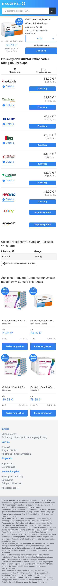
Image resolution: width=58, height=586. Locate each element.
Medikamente (9, 434)
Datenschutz (8, 467)
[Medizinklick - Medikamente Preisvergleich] (22, 3)
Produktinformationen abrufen (20, 263)
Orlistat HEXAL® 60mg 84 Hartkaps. (21, 387)
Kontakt (6, 447)
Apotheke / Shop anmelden (16, 454)
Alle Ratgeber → (10, 488)
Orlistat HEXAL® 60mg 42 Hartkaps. (21, 321)
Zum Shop (41, 51)
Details (9, 86)
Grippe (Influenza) (11, 483)
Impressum (7, 463)
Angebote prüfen (42, 212)
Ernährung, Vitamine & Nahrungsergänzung (24, 437)
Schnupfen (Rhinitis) (12, 476)
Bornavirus (7, 480)
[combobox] (25, 11)
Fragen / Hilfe (9, 450)
